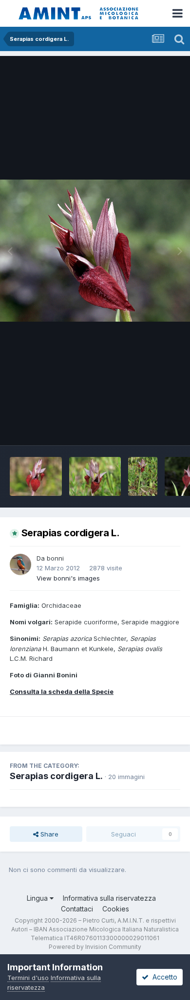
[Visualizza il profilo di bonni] (20, 564)
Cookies (115, 909)
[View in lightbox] (95, 251)
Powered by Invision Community (95, 946)
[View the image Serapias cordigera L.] (36, 476)
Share (48, 834)
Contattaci (77, 909)
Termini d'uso (28, 978)
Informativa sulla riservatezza (109, 898)
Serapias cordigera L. (56, 776)
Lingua (38, 898)
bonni (55, 558)
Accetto (163, 977)
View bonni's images (68, 578)
